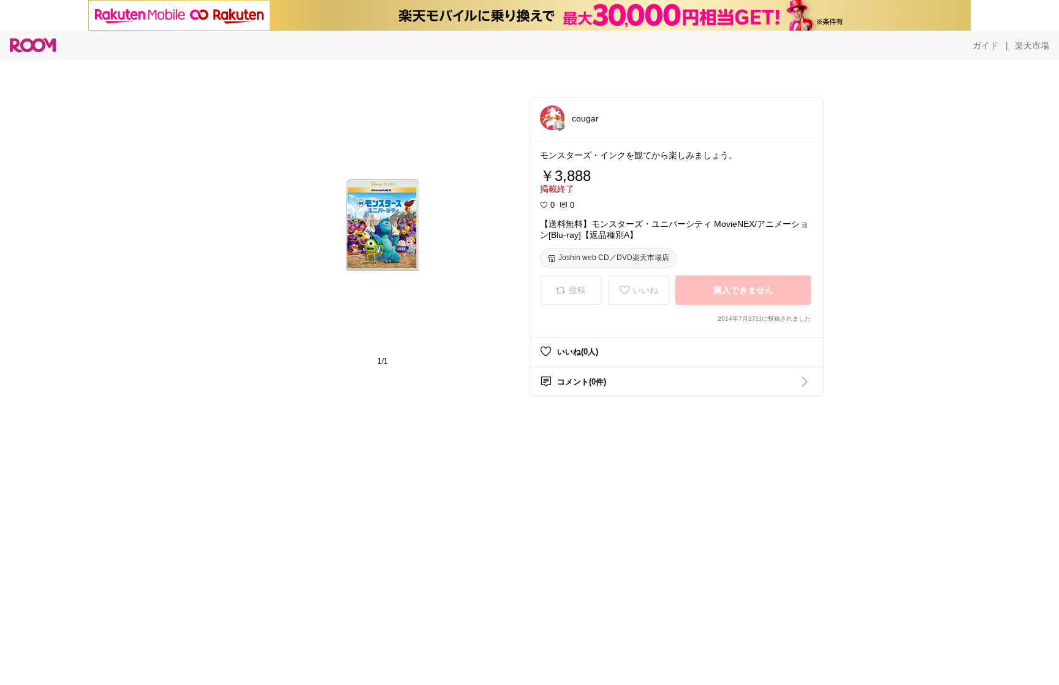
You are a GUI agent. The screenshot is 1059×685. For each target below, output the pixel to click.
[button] (552, 117)
